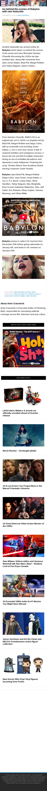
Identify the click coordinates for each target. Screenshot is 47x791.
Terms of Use (37, 781)
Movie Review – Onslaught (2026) (19, 451)
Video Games (27, 739)
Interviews (28, 717)
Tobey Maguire (31, 296)
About (28, 751)
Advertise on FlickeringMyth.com (28, 757)
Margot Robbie (19, 296)
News (34, 292)
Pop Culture (27, 725)
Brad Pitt (24, 294)
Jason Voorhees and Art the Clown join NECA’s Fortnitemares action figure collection (22, 641)
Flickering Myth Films (28, 747)
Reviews (28, 706)
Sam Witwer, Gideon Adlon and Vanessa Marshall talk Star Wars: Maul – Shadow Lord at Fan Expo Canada (23, 563)
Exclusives (28, 721)
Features (28, 710)
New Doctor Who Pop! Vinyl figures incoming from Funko (20, 680)
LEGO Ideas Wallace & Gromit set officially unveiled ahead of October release (20, 413)
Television (28, 732)
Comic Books (28, 735)
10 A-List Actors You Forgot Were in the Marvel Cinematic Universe (22, 487)
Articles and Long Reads (27, 713)
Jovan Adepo (8, 296)
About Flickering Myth (28, 754)
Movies (28, 292)
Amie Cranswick (19, 292)
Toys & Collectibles (28, 743)
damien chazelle (34, 294)
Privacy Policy (10, 783)
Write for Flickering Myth (28, 761)
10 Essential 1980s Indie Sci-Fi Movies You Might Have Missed (22, 602)
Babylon (17, 294)
